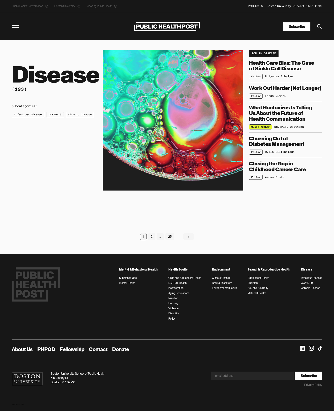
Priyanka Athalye (279, 76)
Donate (120, 349)
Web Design (16, 404)
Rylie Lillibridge (280, 151)
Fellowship (72, 349)
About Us (22, 349)
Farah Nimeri (275, 95)
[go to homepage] (167, 26)
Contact (98, 349)
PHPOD (46, 349)
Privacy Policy (313, 385)
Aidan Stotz (274, 177)
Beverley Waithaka (289, 126)
